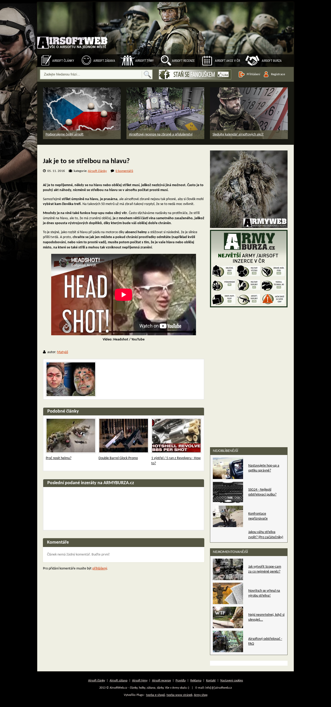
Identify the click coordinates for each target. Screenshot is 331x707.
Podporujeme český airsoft (65, 134)
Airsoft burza (272, 61)
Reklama (195, 680)
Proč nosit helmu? (58, 458)
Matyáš (62, 352)
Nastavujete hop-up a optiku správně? (263, 468)
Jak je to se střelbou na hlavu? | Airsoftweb (72, 37)
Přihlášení (253, 74)
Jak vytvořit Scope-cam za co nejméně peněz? (264, 569)
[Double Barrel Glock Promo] (123, 435)
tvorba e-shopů (155, 695)
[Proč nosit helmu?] (71, 435)
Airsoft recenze (183, 61)
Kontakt (211, 680)
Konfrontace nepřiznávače (258, 516)
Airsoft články (63, 61)
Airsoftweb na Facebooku (195, 74)
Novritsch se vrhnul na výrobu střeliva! (264, 593)
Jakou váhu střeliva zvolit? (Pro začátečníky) (265, 534)
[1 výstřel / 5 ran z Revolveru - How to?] (176, 435)
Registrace (278, 74)
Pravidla (181, 680)
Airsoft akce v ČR (227, 61)
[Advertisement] (249, 341)
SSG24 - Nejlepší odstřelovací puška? (262, 492)
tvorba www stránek (179, 695)
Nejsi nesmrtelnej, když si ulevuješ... (266, 617)
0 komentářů (124, 171)
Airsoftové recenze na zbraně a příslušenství (160, 134)
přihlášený (99, 569)
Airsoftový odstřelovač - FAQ (265, 641)
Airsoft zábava (104, 61)
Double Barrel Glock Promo (118, 458)
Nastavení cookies (231, 680)
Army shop (200, 695)
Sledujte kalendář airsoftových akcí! (238, 134)
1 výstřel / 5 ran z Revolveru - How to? (176, 460)
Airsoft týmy (144, 61)
